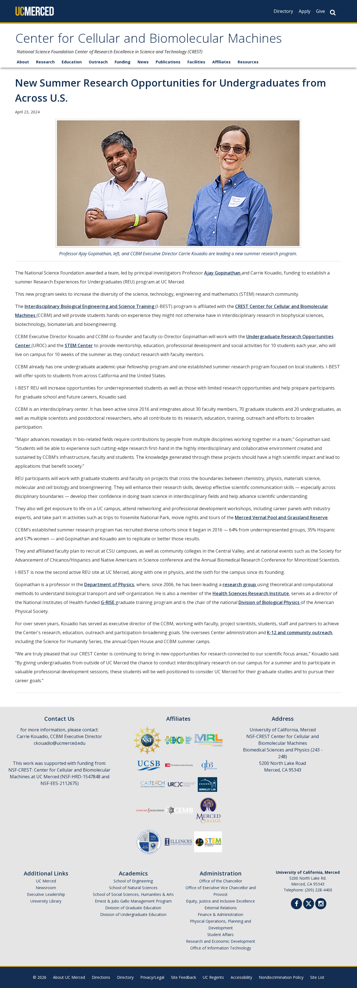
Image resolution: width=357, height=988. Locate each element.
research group (240, 584)
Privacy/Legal (152, 977)
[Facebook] (296, 904)
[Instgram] (320, 904)
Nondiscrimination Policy (281, 977)
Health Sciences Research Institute (251, 593)
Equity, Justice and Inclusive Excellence (220, 901)
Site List (317, 977)
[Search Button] (332, 12)
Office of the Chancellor (220, 881)
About (23, 62)
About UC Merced (69, 977)
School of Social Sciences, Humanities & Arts (133, 894)
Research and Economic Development (220, 941)
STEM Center (79, 345)
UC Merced (46, 881)
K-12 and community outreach (299, 632)
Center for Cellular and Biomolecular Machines (148, 40)
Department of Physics (109, 584)
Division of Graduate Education (133, 907)
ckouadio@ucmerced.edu (59, 743)
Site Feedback (183, 977)
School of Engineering (133, 881)
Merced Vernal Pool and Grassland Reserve (281, 517)
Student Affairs (220, 934)
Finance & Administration (220, 914)
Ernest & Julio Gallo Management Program (133, 901)
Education (72, 62)
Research (45, 62)
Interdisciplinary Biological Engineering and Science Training (90, 306)
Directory (283, 11)
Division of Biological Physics (269, 602)
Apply (304, 11)
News (143, 62)
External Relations (220, 907)
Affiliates (221, 62)
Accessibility (241, 977)
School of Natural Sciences (133, 887)
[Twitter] (308, 903)
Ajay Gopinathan (223, 273)
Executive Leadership (46, 894)
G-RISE (108, 602)
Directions (101, 977)
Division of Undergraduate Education (133, 914)
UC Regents (213, 977)
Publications (168, 62)
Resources (248, 62)
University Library (45, 901)
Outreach (98, 62)
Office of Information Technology (220, 948)
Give (320, 11)
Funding (123, 62)
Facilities (196, 62)
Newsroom (46, 887)
